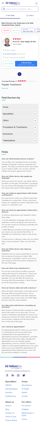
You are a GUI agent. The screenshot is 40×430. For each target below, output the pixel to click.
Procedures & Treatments (15, 127)
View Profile (8, 64)
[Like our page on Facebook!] (7, 375)
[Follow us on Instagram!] (18, 375)
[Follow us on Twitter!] (24, 375)
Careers (8, 405)
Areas (5, 107)
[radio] (13, 39)
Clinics (6, 120)
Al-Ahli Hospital (15, 54)
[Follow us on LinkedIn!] (13, 375)
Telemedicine (9, 140)
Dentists (8, 392)
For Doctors (26, 405)
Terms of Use (10, 416)
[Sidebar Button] (3, 3)
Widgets (25, 409)
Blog (7, 409)
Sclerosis (5, 88)
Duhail (24, 392)
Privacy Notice (11, 420)
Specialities (8, 113)
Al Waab (25, 389)
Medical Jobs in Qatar (28, 414)
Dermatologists (11, 389)
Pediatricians (10, 396)
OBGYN (8, 385)
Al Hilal (25, 396)
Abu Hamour (27, 385)
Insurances (8, 134)
